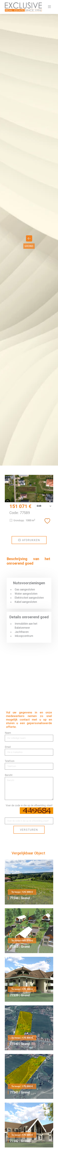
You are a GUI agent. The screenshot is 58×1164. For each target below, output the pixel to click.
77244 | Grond (20, 898)
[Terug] (29, 239)
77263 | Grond (20, 946)
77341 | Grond (20, 1092)
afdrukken (30, 540)
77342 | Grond (20, 1141)
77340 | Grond (20, 1044)
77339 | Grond (20, 995)
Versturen (29, 829)
